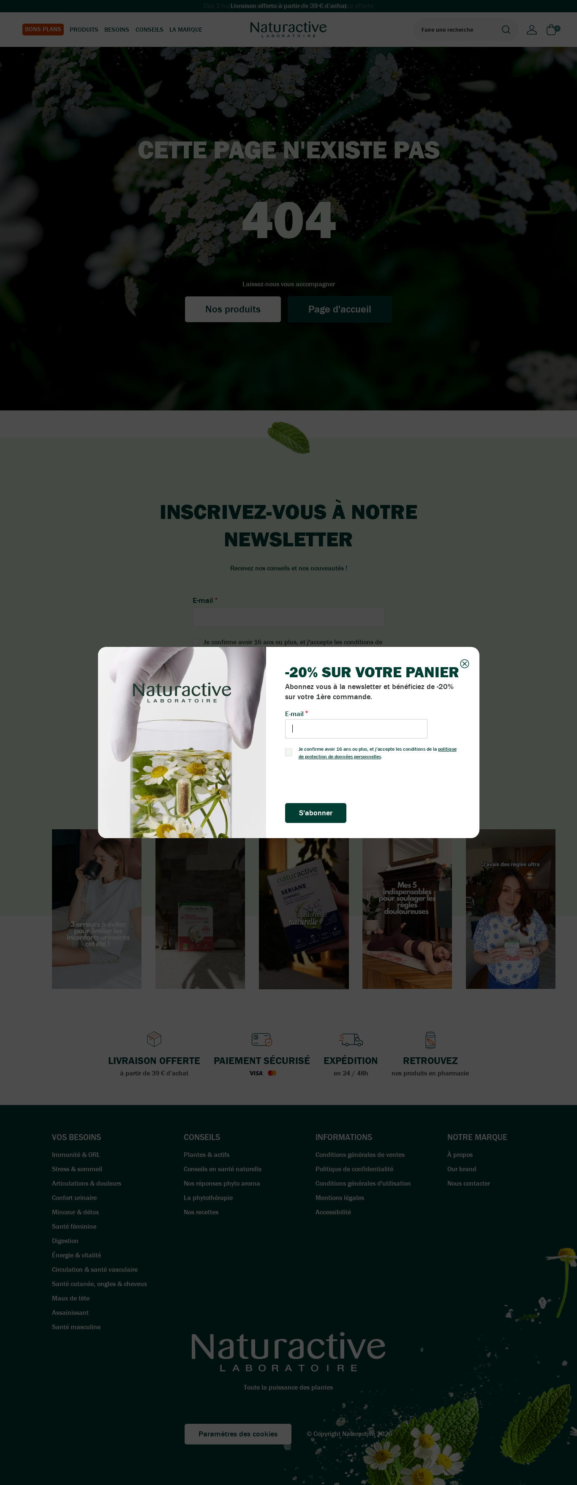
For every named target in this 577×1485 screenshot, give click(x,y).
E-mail (294, 713)
